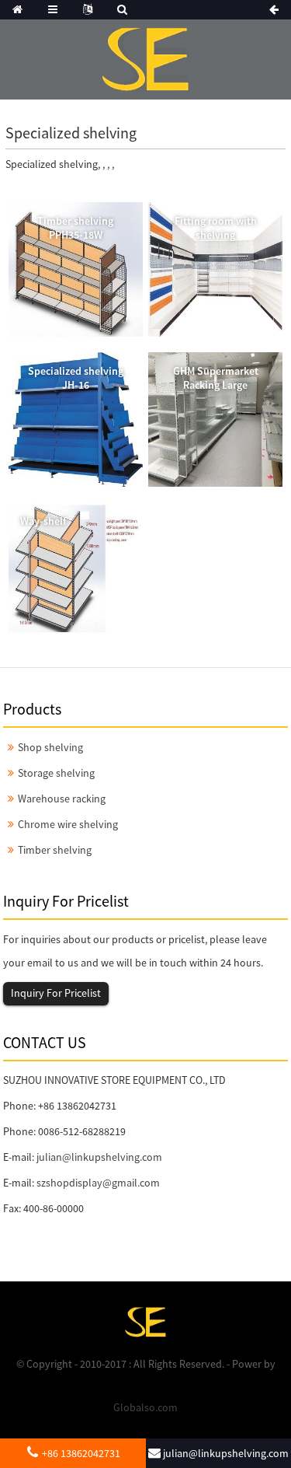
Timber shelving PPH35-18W (75, 228)
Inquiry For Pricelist (56, 993)
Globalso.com (145, 1407)
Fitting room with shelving (216, 228)
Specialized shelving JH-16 (75, 378)
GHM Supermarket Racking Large (215, 378)
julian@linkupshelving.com (99, 1157)
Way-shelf (43, 521)
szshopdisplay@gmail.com (98, 1183)
